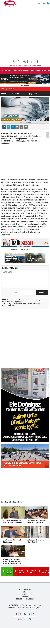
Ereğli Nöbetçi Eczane (25, 599)
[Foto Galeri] (47, 3)
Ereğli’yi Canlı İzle (8, 89)
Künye (25, 592)
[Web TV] (44, 3)
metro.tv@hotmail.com (32, 605)
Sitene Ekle (25, 596)
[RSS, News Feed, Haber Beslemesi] (25, 614)
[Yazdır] (21, 127)
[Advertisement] (25, 32)
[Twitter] (8, 127)
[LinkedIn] (13, 127)
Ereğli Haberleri (25, 589)
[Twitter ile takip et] (21, 614)
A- (47, 136)
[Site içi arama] (34, 614)
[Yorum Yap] (26, 127)
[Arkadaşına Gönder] (17, 127)
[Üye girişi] (29, 614)
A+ (47, 133)
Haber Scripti (23, 619)
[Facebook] (4, 127)
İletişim (25, 594)
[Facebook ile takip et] (16, 614)
